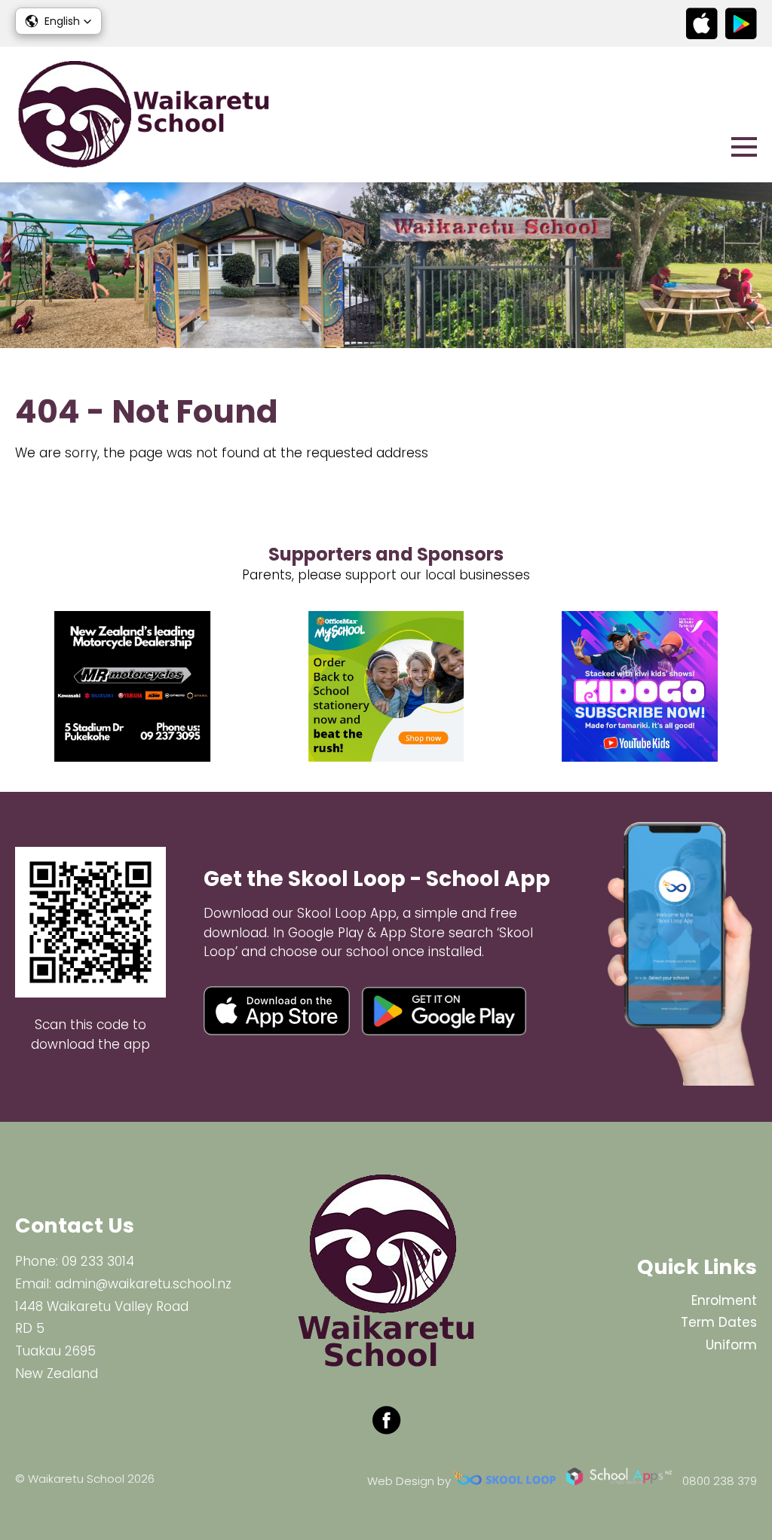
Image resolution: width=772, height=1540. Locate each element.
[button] (58, 21)
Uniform (731, 1345)
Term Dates (719, 1322)
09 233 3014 (98, 1261)
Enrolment (724, 1300)
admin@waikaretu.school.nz (143, 1284)
